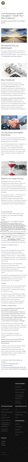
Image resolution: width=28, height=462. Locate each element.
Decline (9, 236)
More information (12, 239)
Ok (2, 236)
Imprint (18, 239)
